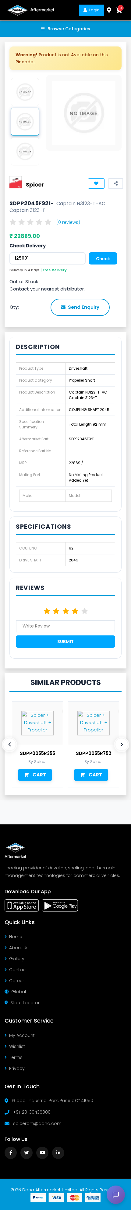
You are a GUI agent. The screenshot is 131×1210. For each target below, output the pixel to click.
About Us (19, 948)
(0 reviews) (68, 222)
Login (94, 10)
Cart (39, 775)
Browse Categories (69, 29)
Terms (16, 1057)
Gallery (16, 959)
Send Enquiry (83, 307)
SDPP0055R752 (93, 753)
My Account (22, 1035)
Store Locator (25, 1003)
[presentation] (9, 744)
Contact (18, 970)
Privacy (17, 1068)
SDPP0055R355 (37, 753)
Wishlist (17, 1046)
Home (15, 937)
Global (18, 992)
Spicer (35, 184)
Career (16, 981)
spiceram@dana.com (37, 1123)
